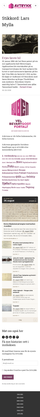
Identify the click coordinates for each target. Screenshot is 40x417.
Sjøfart (6, 183)
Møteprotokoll (12, 170)
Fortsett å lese (26, 87)
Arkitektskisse (31, 159)
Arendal (17, 159)
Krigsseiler (33, 167)
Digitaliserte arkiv (30, 162)
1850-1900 (20, 401)
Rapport (24, 177)
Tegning (30, 187)
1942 (33, 156)
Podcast (22, 173)
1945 (3, 159)
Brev (19, 162)
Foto (10, 166)
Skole (13, 187)
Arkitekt (23, 159)
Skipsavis (27, 184)
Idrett (16, 167)
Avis (14, 162)
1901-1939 (20, 404)
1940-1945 (20, 407)
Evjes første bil (11, 58)
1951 (6, 159)
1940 (30, 156)
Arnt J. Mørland (7, 162)
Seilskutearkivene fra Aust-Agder (15, 180)
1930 (26, 156)
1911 (24, 156)
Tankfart (23, 187)
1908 (18, 156)
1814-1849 (20, 398)
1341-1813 (20, 394)
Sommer (18, 187)
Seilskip (30, 176)
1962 (12, 159)
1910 (21, 156)
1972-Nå (20, 414)
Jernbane (22, 167)
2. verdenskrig (9, 155)
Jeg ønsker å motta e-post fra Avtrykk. (20, 370)
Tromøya (5, 190)
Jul (26, 167)
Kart (28, 167)
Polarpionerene (8, 177)
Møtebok (4, 170)
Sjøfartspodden (18, 184)
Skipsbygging (6, 187)
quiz (18, 176)
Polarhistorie (32, 173)
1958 (9, 159)
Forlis (4, 167)
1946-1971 (20, 410)
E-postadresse (8, 359)
